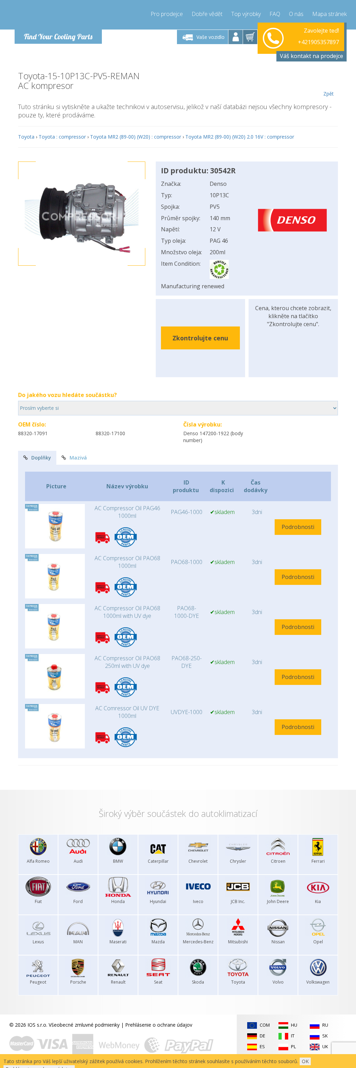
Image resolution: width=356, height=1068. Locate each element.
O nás (296, 13)
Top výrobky (246, 13)
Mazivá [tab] (78, 457)
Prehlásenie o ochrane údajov (158, 1024)
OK (305, 1061)
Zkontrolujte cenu (200, 338)
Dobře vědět (207, 13)
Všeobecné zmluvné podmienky (84, 1024)
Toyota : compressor (62, 136)
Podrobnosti (298, 527)
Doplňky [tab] (41, 457)
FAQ (274, 13)
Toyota (26, 136)
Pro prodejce (167, 13)
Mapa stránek (329, 13)
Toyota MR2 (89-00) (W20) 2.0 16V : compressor (239, 136)
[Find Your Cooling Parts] (56, 16)
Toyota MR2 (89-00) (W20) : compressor (135, 136)
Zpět (328, 93)
